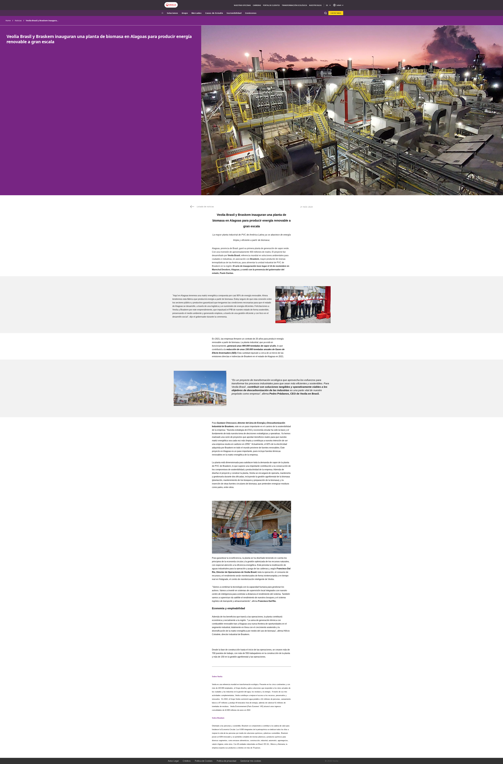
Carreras (257, 5)
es (327, 5)
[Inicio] (162, 13)
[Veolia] (171, 5)
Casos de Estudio (214, 13)
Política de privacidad (226, 760)
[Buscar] (325, 13)
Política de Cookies (203, 760)
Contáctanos (335, 13)
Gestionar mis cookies (250, 760)
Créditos (187, 760)
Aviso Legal (173, 760)
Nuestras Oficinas (242, 5)
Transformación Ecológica (294, 5)
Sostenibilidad (234, 13)
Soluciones (172, 13)
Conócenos (250, 13)
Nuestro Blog (315, 5)
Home (8, 20)
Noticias (18, 20)
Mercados (197, 13)
